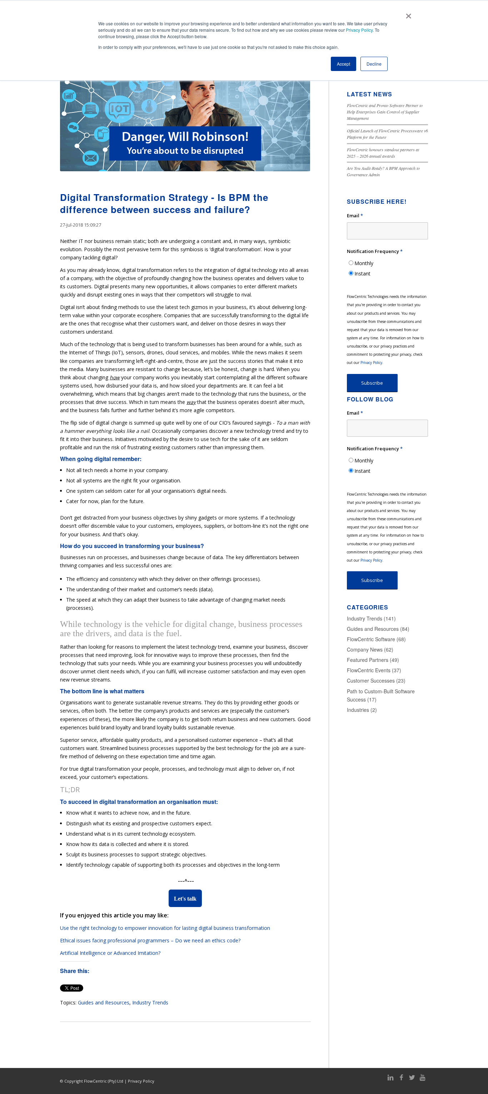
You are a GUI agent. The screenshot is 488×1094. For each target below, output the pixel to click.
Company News (370, 649)
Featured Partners (373, 659)
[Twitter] (412, 1077)
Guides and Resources (103, 1002)
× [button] (408, 13)
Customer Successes (376, 680)
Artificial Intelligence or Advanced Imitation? (110, 952)
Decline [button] (374, 64)
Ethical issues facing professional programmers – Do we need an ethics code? (150, 940)
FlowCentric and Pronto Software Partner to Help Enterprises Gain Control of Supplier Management (385, 111)
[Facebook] (401, 1077)
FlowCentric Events (374, 670)
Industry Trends (150, 1002)
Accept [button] (343, 64)
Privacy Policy (359, 30)
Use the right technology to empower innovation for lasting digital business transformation (165, 928)
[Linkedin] (390, 1077)
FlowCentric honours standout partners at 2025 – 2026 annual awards (383, 153)
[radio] (387, 263)
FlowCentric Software (376, 639)
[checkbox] (387, 268)
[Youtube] (422, 1077)
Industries (362, 709)
